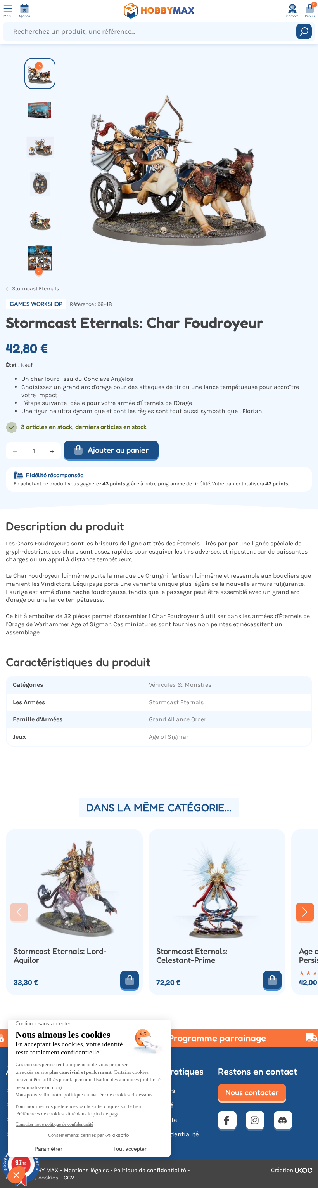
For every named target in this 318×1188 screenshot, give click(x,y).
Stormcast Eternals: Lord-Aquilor (60, 955)
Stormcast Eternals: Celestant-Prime (192, 955)
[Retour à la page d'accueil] (159, 11)
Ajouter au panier (118, 450)
